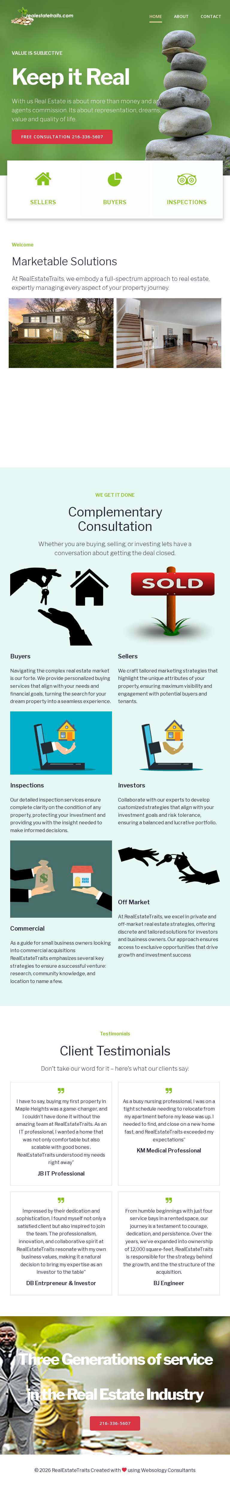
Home (155, 16)
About (181, 16)
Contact (211, 16)
